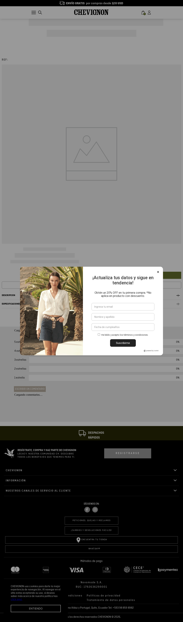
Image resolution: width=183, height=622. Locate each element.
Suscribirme (123, 343)
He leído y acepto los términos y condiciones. (124, 335)
